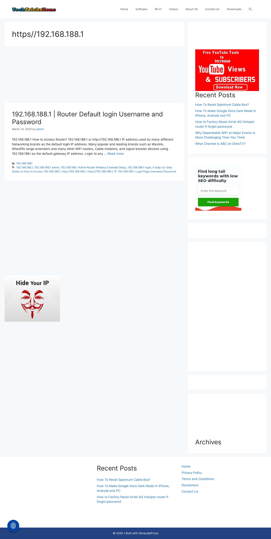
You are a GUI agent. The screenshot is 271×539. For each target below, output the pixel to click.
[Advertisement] (94, 75)
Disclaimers (190, 485)
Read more (115, 153)
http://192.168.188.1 (74, 171)
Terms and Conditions (198, 479)
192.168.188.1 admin (46, 167)
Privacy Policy (192, 473)
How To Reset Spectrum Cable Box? (222, 104)
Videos (173, 9)
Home (124, 9)
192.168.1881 (24, 163)
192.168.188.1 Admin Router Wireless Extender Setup (93, 167)
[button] (250, 9)
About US (191, 9)
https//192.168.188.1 (100, 171)
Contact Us (212, 9)
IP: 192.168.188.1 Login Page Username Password (145, 171)
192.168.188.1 (24, 167)
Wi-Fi (158, 9)
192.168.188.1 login (139, 167)
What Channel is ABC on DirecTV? (220, 144)
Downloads (234, 9)
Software (141, 9)
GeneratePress (148, 533)
